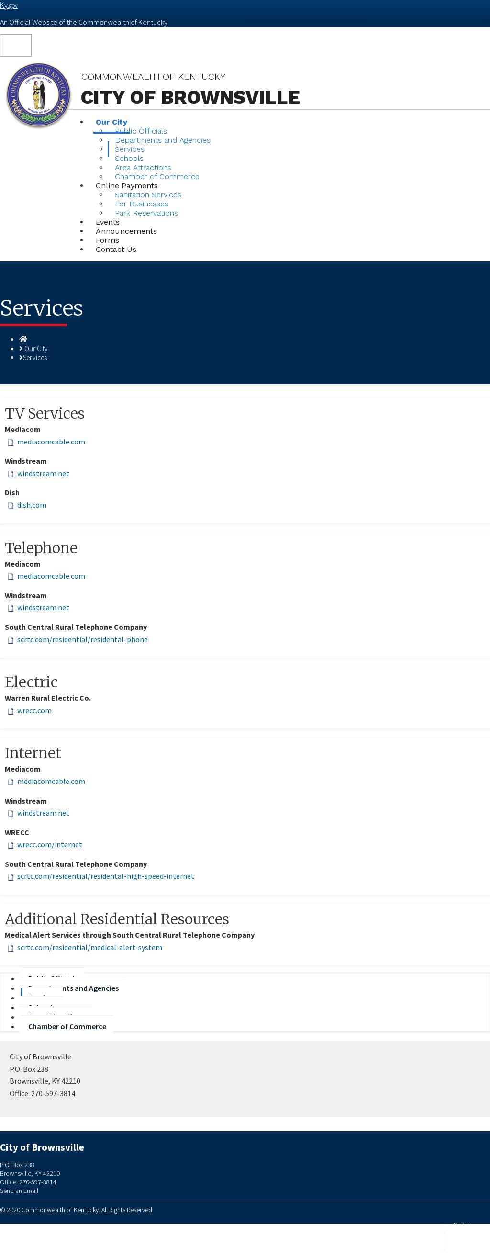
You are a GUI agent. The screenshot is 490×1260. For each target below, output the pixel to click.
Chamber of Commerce (67, 1026)
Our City (36, 348)
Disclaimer (468, 1241)
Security (464, 1233)
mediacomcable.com (51, 441)
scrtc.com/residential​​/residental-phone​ (82, 639)
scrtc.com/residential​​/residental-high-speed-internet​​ (105, 876)
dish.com (31, 505)
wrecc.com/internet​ (49, 844)
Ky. (9, 5)
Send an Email (19, 1190)
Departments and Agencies (163, 140)
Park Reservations (146, 212)
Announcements (126, 231)
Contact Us (116, 249)
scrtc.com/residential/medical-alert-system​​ (89, 947)
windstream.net (43, 473)
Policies (464, 1225)
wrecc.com (34, 710)
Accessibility (470, 1249)
